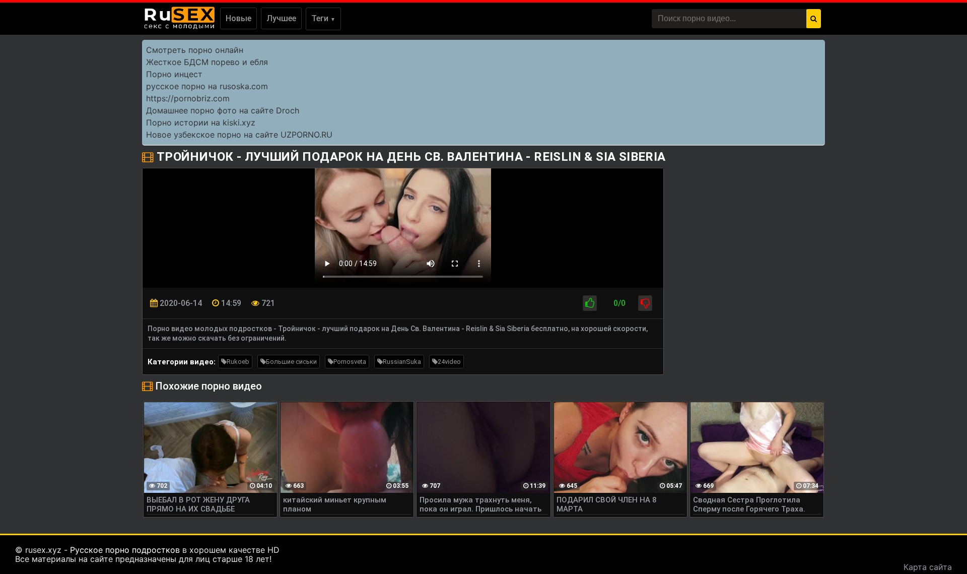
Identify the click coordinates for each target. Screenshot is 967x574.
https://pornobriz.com (188, 98)
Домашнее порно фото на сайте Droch (222, 110)
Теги (323, 18)
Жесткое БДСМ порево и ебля (207, 62)
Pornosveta (349, 361)
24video (449, 361)
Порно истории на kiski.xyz (200, 122)
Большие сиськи (291, 361)
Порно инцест (174, 74)
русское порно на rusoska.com (207, 86)
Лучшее (281, 18)
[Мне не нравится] (645, 303)
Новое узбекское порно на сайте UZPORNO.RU (239, 135)
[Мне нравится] (590, 303)
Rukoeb (238, 361)
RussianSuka (402, 361)
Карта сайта (928, 567)
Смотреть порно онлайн (194, 50)
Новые (238, 18)
